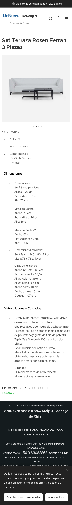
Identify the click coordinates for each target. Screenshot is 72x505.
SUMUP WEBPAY (36, 434)
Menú (66, 18)
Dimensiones (13, 173)
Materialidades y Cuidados (22, 308)
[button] (50, 18)
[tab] (37, 173)
